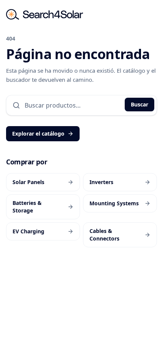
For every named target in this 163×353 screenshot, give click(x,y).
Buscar (139, 104)
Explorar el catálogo (38, 133)
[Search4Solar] (44, 14)
